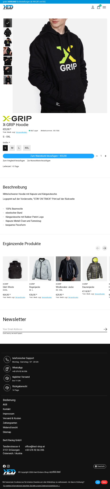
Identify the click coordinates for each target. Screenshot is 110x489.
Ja (98, 482)
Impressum (8, 414)
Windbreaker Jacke (65, 287)
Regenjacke (34, 287)
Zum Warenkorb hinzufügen (48, 156)
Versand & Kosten (12, 418)
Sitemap (7, 432)
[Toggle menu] (104, 7)
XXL (27, 148)
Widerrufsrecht (10, 427)
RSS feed (56, 471)
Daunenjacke (88, 287)
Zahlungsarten (10, 423)
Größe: (6, 142)
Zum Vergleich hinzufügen (14, 160)
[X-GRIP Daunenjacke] (94, 268)
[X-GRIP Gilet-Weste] (15, 268)
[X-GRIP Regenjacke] (41, 268)
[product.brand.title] (55, 118)
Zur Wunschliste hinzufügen (38, 160)
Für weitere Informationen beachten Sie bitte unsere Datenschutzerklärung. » (31, 486)
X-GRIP (5, 284)
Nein (104, 482)
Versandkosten (21, 132)
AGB (5, 404)
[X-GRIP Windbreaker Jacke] (68, 268)
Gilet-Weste (8, 287)
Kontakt (6, 409)
